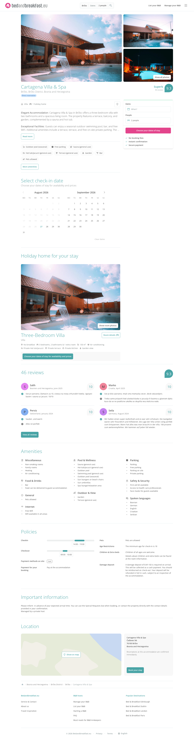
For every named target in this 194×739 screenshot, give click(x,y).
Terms (110, 733)
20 (41, 221)
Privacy (99, 733)
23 (59, 221)
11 (30, 215)
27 (41, 226)
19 (35, 221)
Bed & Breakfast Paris (135, 715)
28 (47, 226)
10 (24, 215)
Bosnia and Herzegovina (57, 91)
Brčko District (35, 91)
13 (41, 215)
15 (53, 215)
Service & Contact (28, 701)
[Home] (22, 684)
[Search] (111, 5)
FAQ (75, 715)
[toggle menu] (185, 5)
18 (30, 221)
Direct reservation (29, 95)
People (129, 115)
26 (35, 226)
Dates (92, 5)
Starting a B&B (79, 711)
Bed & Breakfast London (136, 711)
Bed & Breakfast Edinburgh (138, 701)
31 (24, 232)
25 (30, 226)
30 (59, 226)
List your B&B (79, 706)
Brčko (84, 5)
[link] (26, 5)
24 (24, 226)
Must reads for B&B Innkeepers (87, 720)
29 (53, 226)
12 (35, 215)
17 (24, 221)
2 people (102, 5)
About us (25, 706)
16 (59, 215)
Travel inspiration (29, 711)
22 (53, 221)
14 (47, 215)
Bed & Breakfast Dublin (136, 706)
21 (47, 221)
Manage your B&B (81, 701)
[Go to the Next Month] (104, 192)
